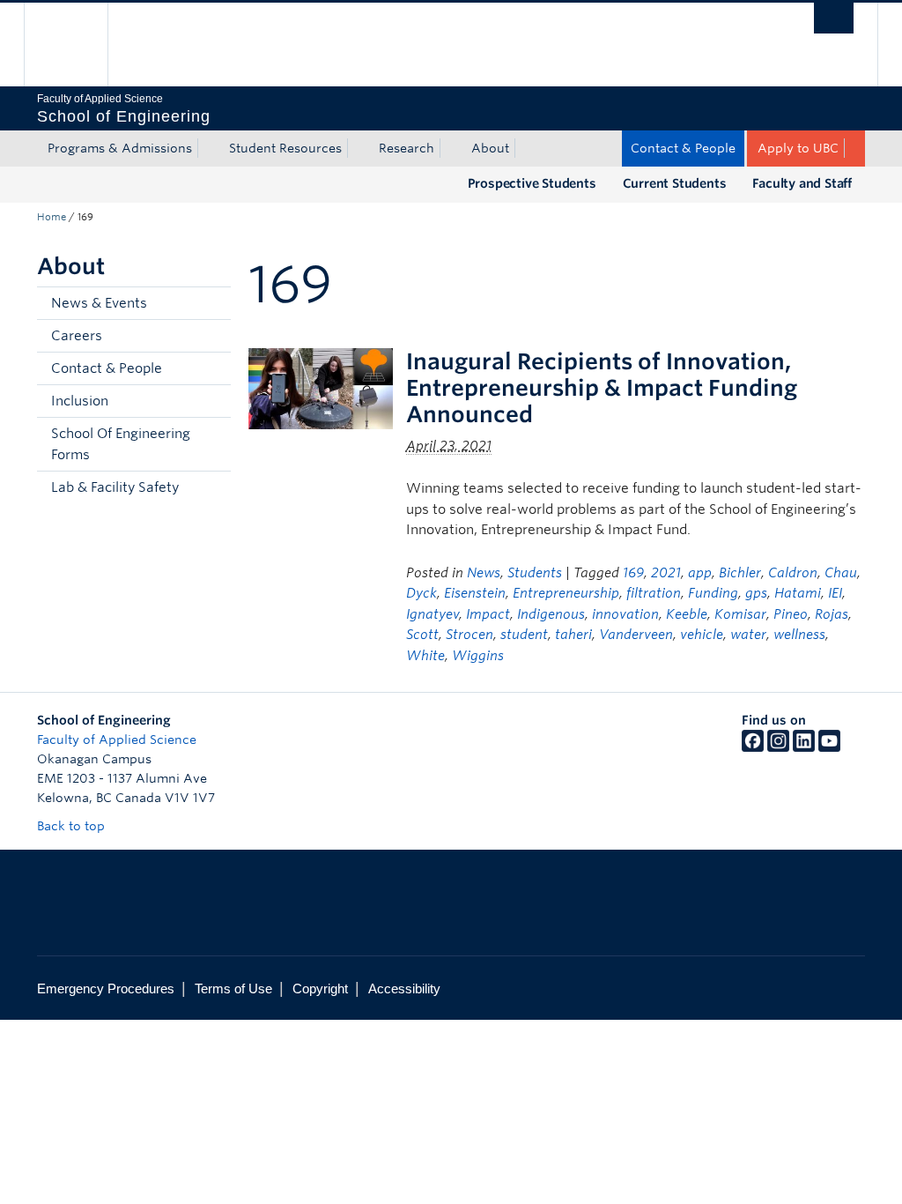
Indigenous (551, 614)
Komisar (740, 614)
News (483, 573)
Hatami (797, 593)
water (748, 635)
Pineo (790, 614)
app (700, 573)
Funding (713, 593)
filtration (653, 593)
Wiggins (478, 656)
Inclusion (79, 401)
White (425, 656)
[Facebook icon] (753, 747)
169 (633, 573)
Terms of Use (233, 988)
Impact (488, 614)
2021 (666, 573)
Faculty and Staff (802, 183)
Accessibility (404, 988)
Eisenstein (475, 593)
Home (51, 217)
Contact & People (683, 148)
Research (406, 148)
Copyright (320, 988)
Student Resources (285, 148)
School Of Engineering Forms (120, 444)
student (524, 635)
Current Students (675, 183)
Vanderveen (636, 635)
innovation (625, 614)
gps (756, 593)
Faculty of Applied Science (116, 739)
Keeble (686, 614)
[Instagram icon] (778, 747)
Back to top (72, 826)
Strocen (469, 635)
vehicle (701, 635)
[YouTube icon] (829, 747)
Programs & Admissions (120, 148)
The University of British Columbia (79, 44)
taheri (573, 635)
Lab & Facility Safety (115, 487)
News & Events (99, 303)
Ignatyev (432, 614)
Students (534, 573)
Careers (76, 336)
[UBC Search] (834, 18)
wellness (799, 635)
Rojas (831, 614)
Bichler (740, 573)
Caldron (792, 573)
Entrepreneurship (566, 593)
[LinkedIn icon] (804, 747)
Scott (422, 635)
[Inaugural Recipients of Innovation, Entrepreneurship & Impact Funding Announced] (320, 387)
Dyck (421, 593)
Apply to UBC (798, 148)
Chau (840, 573)
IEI (835, 593)
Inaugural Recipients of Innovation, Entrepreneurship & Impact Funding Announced (601, 387)
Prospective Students (532, 183)
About (490, 148)
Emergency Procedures (105, 988)
